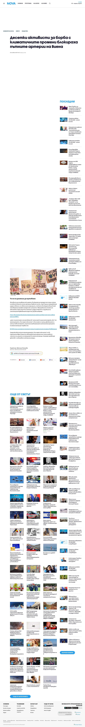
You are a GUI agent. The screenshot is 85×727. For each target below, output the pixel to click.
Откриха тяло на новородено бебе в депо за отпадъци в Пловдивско (74, 458)
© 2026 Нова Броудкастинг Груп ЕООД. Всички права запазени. (14, 724)
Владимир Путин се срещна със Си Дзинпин (32, 505)
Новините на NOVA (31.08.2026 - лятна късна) (74, 142)
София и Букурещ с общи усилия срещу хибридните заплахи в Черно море (16, 522)
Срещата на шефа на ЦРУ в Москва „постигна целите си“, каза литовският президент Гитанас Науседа (16, 410)
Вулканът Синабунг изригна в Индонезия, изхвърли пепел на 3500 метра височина (16, 576)
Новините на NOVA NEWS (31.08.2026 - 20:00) (74, 297)
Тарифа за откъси (30, 720)
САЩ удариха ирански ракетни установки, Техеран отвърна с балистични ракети (50, 633)
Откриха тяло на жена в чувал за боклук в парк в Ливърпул (33, 486)
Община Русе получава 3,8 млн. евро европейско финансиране (74, 599)
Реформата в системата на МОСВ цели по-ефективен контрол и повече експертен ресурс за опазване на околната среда (75, 285)
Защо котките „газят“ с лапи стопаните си (33, 685)
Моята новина (6, 710)
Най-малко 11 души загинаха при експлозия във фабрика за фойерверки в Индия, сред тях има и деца (49, 448)
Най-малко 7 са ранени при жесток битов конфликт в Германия (50, 668)
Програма (28, 3)
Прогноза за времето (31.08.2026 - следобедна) (75, 542)
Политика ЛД (60, 720)
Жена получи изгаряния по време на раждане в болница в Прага (50, 486)
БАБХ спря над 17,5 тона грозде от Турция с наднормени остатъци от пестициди (75, 579)
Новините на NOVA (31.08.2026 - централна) (74, 318)
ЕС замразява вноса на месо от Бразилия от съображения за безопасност (16, 430)
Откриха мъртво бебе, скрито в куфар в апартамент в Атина (16, 595)
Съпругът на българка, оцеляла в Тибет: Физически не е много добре (49, 505)
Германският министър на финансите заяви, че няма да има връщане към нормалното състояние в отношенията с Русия (33, 449)
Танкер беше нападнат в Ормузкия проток (49, 686)
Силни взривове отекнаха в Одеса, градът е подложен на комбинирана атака (33, 408)
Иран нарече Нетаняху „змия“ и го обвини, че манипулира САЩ (50, 522)
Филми (32, 712)
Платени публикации (6, 721)
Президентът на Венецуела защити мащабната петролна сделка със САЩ (49, 577)
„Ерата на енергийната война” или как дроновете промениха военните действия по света (16, 687)
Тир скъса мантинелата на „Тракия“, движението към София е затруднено (75, 521)
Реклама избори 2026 (11, 720)
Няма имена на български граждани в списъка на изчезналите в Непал (50, 595)
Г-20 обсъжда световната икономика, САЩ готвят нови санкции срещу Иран (33, 577)
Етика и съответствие (76, 720)
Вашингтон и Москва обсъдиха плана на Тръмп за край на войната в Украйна (16, 468)
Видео (4, 712)
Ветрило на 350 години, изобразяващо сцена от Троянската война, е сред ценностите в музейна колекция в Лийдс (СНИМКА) (50, 411)
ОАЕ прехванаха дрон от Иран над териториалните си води (33, 633)
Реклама (4, 720)
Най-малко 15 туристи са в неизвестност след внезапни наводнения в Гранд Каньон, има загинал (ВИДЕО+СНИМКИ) (50, 614)
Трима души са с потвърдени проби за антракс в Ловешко (75, 511)
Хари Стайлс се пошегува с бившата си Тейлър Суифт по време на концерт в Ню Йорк (75, 109)
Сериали (32, 710)
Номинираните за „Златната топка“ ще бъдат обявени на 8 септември (75, 261)
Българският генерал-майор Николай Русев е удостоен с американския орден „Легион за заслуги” (33, 595)
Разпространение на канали (21, 720)
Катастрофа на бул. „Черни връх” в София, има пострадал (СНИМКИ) (75, 237)
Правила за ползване (67, 720)
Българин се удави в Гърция (49, 553)
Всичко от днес (7, 708)
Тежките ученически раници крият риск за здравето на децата (75, 227)
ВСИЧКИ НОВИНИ (67, 652)
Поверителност (54, 720)
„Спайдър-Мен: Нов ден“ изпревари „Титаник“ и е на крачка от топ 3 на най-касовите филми (16, 447)
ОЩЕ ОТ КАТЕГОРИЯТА (20, 696)
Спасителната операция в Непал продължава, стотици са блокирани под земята (17, 650)
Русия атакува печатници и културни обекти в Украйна (50, 539)
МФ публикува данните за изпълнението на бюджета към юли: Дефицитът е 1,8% (74, 480)
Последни (5, 706)
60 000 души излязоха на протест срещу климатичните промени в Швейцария (33, 329)
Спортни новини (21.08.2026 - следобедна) (73, 551)
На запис (36, 3)
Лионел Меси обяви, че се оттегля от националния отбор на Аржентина (75, 415)
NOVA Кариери (47, 708)
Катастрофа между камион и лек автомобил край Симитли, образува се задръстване (75, 610)
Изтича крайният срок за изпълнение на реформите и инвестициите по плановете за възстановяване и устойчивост (16, 557)
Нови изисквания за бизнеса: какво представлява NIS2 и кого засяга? (75, 491)
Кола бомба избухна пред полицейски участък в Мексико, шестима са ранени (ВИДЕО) (33, 469)
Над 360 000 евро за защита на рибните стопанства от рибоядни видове (75, 405)
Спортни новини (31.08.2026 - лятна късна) (74, 120)
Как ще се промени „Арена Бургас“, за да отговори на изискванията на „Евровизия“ (75, 361)
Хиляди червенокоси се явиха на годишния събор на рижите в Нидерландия (33, 650)
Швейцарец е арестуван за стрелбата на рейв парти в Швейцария (33, 522)
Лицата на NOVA (21, 708)
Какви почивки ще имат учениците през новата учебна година (75, 631)
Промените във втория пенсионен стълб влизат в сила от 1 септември (75, 384)
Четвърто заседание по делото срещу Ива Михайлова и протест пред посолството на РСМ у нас (16, 669)
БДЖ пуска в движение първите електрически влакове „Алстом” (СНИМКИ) (74, 272)
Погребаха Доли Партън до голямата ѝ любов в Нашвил (33, 539)
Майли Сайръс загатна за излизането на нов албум (32, 430)
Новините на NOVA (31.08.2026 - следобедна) (74, 568)
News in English (47, 710)
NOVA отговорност (49, 706)
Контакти (42, 720)
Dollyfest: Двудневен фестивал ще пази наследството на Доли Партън (49, 468)
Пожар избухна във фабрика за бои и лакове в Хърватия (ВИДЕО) (15, 633)
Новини (20, 3)
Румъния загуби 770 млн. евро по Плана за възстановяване (16, 539)
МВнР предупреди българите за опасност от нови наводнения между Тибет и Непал (32, 614)
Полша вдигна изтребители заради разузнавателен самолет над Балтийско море (16, 487)
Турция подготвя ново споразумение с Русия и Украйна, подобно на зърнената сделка (16, 505)
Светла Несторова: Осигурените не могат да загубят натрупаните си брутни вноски (75, 308)
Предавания (33, 708)
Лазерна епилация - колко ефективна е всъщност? (74, 449)
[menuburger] (4, 3)
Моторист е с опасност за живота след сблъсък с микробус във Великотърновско (75, 426)
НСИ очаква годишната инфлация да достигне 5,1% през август (16, 613)
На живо (44, 3)
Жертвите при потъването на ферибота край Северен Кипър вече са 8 (50, 650)
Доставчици (37, 720)
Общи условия (47, 720)
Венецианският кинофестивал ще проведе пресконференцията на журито (33, 555)
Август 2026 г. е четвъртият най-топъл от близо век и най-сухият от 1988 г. (75, 350)
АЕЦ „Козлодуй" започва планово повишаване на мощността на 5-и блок (74, 328)
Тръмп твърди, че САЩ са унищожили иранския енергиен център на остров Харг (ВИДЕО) (33, 669)
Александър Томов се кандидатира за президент (75, 560)
